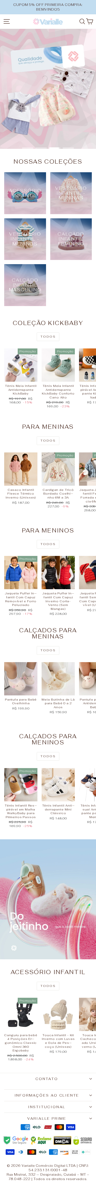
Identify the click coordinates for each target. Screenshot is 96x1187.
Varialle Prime (46, 1118)
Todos (48, 337)
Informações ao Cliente (47, 1095)
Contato (46, 1079)
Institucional (46, 1107)
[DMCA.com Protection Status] (62, 1140)
